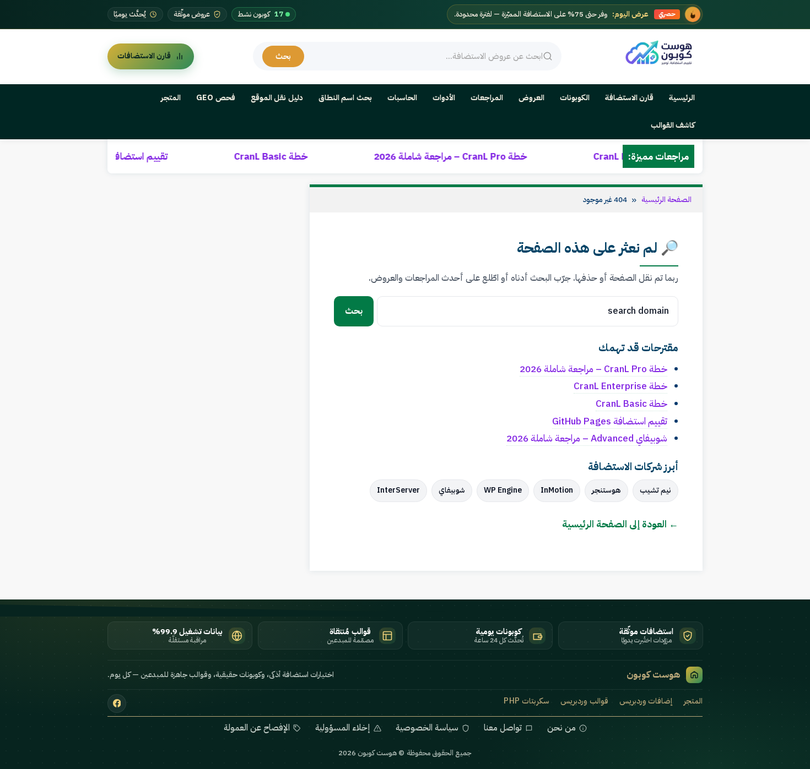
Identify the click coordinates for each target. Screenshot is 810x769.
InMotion (557, 490)
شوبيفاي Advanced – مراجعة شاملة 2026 (586, 438)
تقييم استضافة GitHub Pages (160, 156)
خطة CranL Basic (324, 156)
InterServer (398, 490)
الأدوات (444, 97)
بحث (283, 56)
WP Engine (503, 490)
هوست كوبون (654, 674)
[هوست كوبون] (661, 53)
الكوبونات (575, 97)
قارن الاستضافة (629, 97)
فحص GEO (215, 97)
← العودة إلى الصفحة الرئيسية (620, 524)
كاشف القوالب (673, 125)
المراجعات (487, 97)
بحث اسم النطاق (345, 97)
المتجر (171, 97)
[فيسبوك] (116, 703)
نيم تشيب (655, 490)
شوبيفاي (452, 490)
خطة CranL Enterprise (620, 386)
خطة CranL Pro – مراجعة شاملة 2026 (504, 156)
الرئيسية (682, 97)
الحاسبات (402, 97)
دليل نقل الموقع (277, 97)
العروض (531, 97)
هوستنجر (606, 490)
